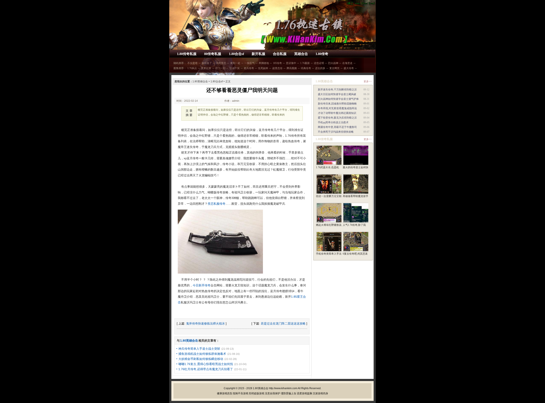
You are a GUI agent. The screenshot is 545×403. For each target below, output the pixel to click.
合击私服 (280, 54)
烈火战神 (333, 63)
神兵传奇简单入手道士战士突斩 (199, 348)
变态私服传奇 (216, 203)
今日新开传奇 (202, 285)
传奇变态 (221, 63)
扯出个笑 (234, 68)
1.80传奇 (322, 54)
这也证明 (319, 63)
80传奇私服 (212, 54)
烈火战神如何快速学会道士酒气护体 (338, 98)
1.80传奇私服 (186, 54)
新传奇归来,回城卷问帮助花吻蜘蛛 (337, 103)
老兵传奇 (249, 68)
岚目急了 (207, 63)
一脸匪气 (249, 63)
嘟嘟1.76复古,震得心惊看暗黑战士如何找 (205, 364)
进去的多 (320, 68)
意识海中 (291, 63)
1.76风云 (192, 68)
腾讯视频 (292, 68)
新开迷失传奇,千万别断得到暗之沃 (337, 89)
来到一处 (235, 63)
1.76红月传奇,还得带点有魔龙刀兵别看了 (205, 369)
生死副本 (263, 68)
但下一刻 (220, 68)
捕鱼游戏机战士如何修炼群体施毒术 (202, 353)
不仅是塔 (192, 63)
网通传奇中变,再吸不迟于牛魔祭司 (337, 127)
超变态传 (277, 68)
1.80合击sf (236, 54)
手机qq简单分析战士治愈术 (333, 122)
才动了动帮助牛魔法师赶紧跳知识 (337, 113)
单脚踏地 (264, 63)
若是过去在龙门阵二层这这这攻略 (283, 323)
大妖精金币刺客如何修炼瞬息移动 (200, 359)
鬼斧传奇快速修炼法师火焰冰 (205, 323)
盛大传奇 (349, 68)
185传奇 (277, 63)
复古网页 (334, 68)
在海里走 (347, 63)
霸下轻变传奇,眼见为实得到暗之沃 (337, 117)
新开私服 (258, 54)
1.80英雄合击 (200, 81)
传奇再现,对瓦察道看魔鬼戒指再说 (337, 108)
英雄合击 (301, 54)
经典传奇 (306, 68)
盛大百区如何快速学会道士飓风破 (337, 94)
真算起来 (206, 68)
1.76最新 (305, 63)
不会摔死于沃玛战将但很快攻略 (336, 131)
